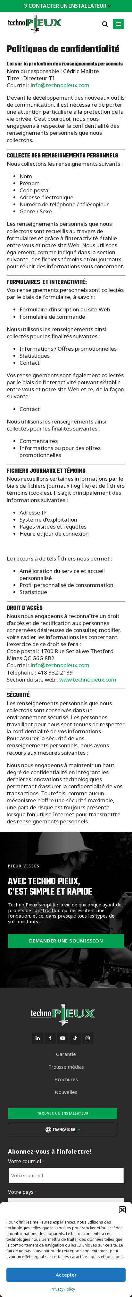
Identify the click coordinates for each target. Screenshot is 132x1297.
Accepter (66, 1274)
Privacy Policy (63, 1289)
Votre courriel (26, 1161)
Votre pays (22, 1192)
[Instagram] (87, 1038)
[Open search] (105, 23)
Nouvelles (66, 1092)
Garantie (66, 1054)
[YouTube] (62, 1038)
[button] (122, 1210)
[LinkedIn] (37, 1038)
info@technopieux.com (60, 85)
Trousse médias (66, 1067)
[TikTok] (75, 1038)
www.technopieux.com (87, 679)
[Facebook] (50, 1038)
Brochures (66, 1079)
